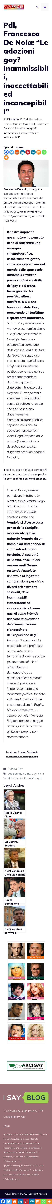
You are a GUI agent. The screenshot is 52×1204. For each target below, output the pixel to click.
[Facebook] (6, 152)
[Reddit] (17, 152)
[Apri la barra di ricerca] (37, 7)
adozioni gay (16, 773)
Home (7, 124)
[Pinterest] (27, 152)
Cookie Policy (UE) (14, 1116)
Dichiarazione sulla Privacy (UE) (23, 1111)
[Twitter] (11, 152)
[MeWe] (33, 152)
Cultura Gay (20, 124)
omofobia (20, 778)
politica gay (35, 778)
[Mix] (38, 152)
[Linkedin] (22, 152)
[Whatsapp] (44, 152)
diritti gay (30, 773)
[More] (6, 157)
